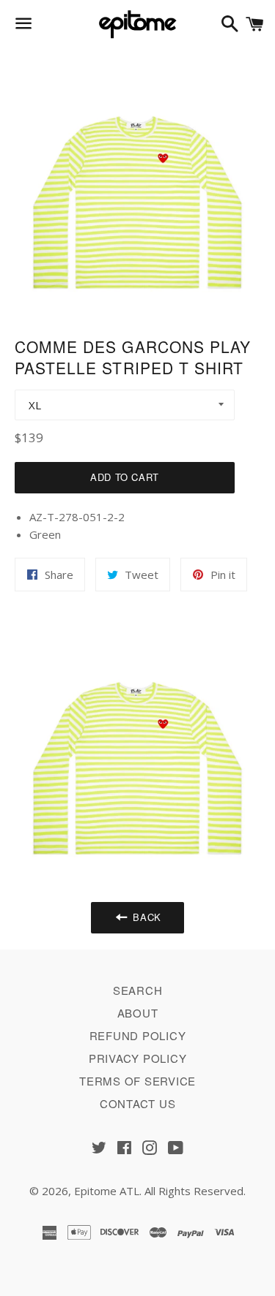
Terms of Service (137, 1080)
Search (138, 990)
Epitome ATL (106, 1190)
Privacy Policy (138, 1058)
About (137, 1012)
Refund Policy (137, 1035)
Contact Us (138, 1103)
